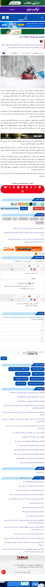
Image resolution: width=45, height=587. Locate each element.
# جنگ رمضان (21, 383)
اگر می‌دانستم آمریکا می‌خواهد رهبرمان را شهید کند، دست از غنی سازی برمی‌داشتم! (25, 427)
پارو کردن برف (34, 219)
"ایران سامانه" (18, 572)
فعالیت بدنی (6, 219)
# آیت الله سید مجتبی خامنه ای (19, 369)
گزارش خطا (41, 254)
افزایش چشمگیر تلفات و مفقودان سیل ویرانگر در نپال (28, 441)
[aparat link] (22, 191)
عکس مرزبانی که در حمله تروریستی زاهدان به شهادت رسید (27, 433)
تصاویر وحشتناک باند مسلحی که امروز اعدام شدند (29, 490)
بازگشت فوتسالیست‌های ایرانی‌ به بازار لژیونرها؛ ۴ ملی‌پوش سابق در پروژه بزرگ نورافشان (23, 413)
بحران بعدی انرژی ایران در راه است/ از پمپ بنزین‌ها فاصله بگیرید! (25, 499)
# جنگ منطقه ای (38, 374)
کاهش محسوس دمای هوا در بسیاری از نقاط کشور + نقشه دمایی (26, 393)
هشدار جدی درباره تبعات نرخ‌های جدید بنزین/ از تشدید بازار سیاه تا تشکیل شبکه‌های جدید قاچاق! (23, 407)
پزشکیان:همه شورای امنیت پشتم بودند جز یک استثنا (28, 534)
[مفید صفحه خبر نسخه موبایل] (22, 9)
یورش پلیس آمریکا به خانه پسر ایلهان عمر (32, 437)
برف (42, 219)
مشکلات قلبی (23, 219)
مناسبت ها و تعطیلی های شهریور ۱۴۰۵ (32, 512)
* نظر (42, 338)
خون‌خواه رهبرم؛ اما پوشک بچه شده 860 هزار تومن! (29, 458)
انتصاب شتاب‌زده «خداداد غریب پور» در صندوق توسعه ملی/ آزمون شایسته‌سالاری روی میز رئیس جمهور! (26, 240)
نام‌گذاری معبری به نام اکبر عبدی (34, 516)
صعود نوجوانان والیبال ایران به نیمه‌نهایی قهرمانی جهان (28, 450)
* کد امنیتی (41, 352)
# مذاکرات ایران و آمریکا (36, 383)
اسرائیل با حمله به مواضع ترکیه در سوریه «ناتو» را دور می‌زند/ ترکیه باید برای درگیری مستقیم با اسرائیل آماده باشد (23, 550)
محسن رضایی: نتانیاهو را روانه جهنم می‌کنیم (31, 446)
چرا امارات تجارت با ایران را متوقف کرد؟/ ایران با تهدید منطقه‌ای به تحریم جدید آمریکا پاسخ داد (22, 420)
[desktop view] (7, 17)
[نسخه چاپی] (42, 204)
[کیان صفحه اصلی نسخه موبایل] (22, 584)
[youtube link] (5, 187)
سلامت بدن (39, 223)
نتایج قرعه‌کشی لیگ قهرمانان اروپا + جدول (31, 463)
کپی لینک (24, 208)
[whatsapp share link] (27, 204)
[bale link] (26, 187)
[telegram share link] (34, 204)
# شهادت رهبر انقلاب (21, 379)
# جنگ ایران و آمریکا (37, 379)
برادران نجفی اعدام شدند (35, 503)
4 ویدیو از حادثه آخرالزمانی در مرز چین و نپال (30, 486)
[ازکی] (22, 25)
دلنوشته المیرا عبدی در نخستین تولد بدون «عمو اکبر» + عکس (26, 495)
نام (43, 322)
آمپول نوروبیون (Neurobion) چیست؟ (32, 482)
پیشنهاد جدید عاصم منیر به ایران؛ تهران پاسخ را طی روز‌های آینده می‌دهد (23, 538)
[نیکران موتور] (22, 136)
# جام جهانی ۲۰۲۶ (37, 369)
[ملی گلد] (22, 3)
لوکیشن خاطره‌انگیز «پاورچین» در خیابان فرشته (30, 401)
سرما (15, 219)
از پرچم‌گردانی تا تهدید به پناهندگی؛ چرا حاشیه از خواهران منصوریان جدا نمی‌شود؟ (24, 544)
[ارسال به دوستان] (38, 204)
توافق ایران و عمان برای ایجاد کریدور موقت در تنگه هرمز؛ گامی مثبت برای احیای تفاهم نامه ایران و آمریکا (24, 521)
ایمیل (42, 330)
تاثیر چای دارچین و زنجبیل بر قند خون (32, 508)
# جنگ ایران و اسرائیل (23, 374)
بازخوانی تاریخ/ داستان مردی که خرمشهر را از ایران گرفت (27, 228)
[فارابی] (22, 31)
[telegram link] (31, 187)
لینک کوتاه (39, 208)
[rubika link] (39, 187)
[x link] (9, 187)
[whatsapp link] (35, 187)
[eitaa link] (14, 187)
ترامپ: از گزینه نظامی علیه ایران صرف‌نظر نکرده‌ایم (30, 397)
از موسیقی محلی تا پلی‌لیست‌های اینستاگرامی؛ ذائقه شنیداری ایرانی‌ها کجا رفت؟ (24, 234)
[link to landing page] (23, 17)
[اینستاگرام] (19, 204)
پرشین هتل (39, 472)
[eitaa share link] (23, 204)
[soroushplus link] (22, 187)
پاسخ (12, 269)
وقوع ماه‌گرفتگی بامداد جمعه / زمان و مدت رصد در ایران (28, 454)
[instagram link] (18, 187)
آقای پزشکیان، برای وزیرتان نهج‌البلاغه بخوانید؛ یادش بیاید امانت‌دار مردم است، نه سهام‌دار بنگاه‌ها (24, 528)
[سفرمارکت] (22, 248)
